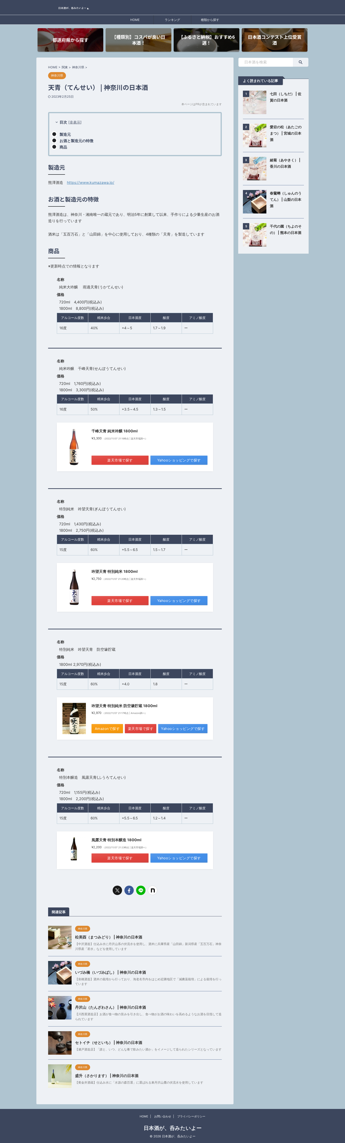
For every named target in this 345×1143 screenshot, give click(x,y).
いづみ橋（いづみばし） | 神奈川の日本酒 (110, 972)
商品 (63, 147)
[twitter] (117, 890)
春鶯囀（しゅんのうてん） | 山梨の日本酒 (286, 199)
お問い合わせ (162, 1116)
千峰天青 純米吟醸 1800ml (115, 431)
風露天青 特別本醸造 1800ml (116, 839)
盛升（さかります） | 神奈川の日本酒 (106, 1075)
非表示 (75, 122)
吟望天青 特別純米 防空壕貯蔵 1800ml (124, 705)
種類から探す (210, 20)
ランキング (172, 20)
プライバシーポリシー (191, 1116)
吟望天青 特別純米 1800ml (115, 571)
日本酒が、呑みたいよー (173, 1128)
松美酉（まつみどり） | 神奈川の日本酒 (108, 937)
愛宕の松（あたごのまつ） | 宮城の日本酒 (286, 133)
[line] (141, 890)
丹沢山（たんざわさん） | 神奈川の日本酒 (110, 1007)
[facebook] (129, 890)
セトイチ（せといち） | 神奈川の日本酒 (108, 1042)
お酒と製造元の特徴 (76, 140)
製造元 (65, 134)
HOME (135, 20)
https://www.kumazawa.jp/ (90, 182)
